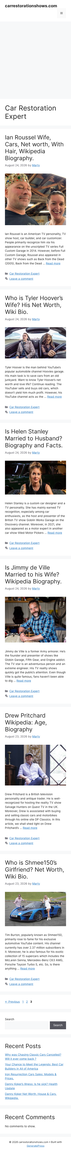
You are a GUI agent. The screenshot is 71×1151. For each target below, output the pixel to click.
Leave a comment (21, 278)
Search (9, 1019)
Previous (12, 1001)
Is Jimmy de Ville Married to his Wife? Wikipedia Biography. (33, 574)
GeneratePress (35, 1145)
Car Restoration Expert (24, 273)
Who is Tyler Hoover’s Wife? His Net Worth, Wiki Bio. (34, 304)
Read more (53, 263)
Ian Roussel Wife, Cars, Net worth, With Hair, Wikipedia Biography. (34, 147)
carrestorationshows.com (31, 5)
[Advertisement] (35, 58)
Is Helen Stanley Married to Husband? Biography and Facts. (34, 438)
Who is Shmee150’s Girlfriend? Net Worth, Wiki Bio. (34, 869)
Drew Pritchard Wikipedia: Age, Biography (26, 722)
